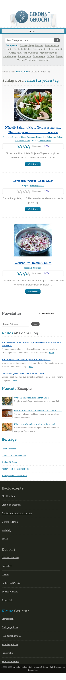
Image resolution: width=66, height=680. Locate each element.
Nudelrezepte (9, 56)
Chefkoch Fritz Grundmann (14, 455)
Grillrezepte (15, 52)
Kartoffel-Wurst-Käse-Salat (33, 181)
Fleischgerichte (55, 49)
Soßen (50, 56)
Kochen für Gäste (9, 462)
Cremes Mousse (10, 557)
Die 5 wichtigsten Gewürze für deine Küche (23, 373)
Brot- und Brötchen (11, 504)
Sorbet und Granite (11, 583)
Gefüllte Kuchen (10, 521)
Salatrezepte (39, 56)
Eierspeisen (8, 618)
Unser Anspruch (9, 449)
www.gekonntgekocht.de (21, 667)
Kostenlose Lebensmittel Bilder (15, 469)
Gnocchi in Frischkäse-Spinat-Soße (31, 398)
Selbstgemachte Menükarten (14, 475)
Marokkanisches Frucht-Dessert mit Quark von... (38, 410)
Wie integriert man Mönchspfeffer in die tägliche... (26, 359)
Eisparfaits (7, 566)
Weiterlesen (33, 164)
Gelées (5, 574)
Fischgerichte (39, 49)
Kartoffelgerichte (37, 186)
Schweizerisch (45, 141)
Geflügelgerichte (10, 627)
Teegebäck (7, 600)
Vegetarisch (31, 60)
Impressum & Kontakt (40, 667)
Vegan (20, 60)
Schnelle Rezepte (22, 141)
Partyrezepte (24, 56)
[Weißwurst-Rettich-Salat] (32, 240)
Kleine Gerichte (30, 52)
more (51, 353)
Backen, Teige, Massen (31, 45)
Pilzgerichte (41, 137)
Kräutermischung (48, 52)
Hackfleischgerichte (11, 636)
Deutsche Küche (22, 49)
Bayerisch (37, 268)
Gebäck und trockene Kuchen (17, 513)
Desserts (7, 49)
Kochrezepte (22, 71)
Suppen (59, 56)
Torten (5, 539)
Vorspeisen (44, 60)
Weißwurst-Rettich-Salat (32, 263)
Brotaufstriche (52, 45)
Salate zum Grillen (54, 137)
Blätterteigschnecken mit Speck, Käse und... (35, 424)
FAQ (51, 667)
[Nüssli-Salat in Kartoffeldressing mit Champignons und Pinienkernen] (32, 105)
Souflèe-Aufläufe (10, 591)
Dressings (31, 137)
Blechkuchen (8, 496)
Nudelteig (6, 530)
